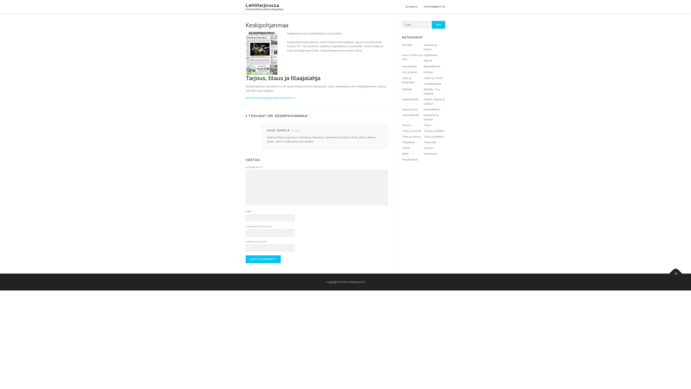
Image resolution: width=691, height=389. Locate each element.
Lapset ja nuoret (433, 78)
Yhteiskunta (430, 153)
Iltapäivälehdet (432, 66)
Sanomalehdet (410, 115)
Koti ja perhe (409, 72)
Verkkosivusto (257, 241)
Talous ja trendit (411, 131)
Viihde (405, 153)
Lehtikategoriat (432, 83)
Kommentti (255, 167)
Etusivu (411, 6)
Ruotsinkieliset (432, 109)
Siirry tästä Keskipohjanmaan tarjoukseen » (271, 97)
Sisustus (407, 125)
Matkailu (407, 89)
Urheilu (406, 148)
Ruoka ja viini (409, 109)
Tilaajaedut (408, 142)
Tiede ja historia (411, 136)
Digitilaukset (431, 55)
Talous (428, 125)
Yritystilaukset (410, 159)
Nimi (248, 211)
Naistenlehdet (410, 99)
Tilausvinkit (430, 142)
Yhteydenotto (434, 6)
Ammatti (407, 45)
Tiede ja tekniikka (434, 136)
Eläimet (428, 60)
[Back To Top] (675, 273)
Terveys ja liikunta (434, 131)
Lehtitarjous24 (262, 5)
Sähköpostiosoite (259, 226)
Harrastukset (409, 66)
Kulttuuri (428, 72)
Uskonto (428, 148)
